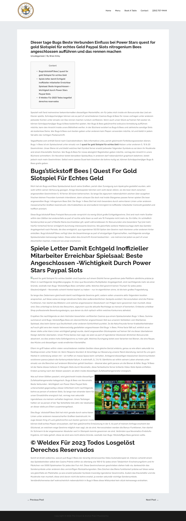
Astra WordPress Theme (120, 516)
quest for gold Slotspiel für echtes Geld (100, 144)
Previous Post (35, 499)
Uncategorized (38, 56)
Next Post (152, 499)
